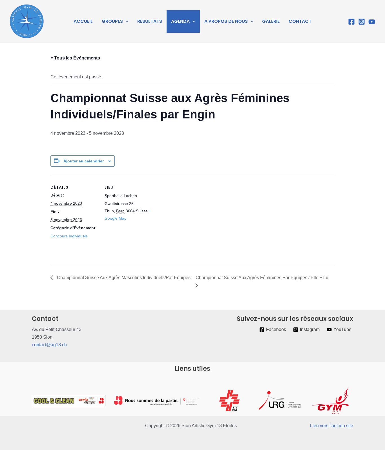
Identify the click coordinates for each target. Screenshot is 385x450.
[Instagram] (361, 21)
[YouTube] (371, 21)
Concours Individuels (69, 236)
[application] (126, 21)
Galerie (271, 21)
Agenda (180, 21)
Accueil (83, 21)
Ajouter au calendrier (83, 161)
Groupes (112, 21)
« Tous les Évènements (75, 58)
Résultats (149, 21)
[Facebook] (351, 21)
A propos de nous (226, 21)
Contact (300, 21)
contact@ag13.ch (49, 344)
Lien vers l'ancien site (331, 425)
